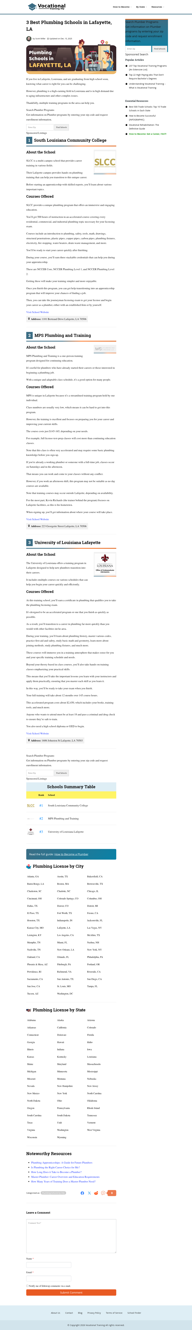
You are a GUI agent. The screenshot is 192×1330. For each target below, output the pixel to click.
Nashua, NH (93, 942)
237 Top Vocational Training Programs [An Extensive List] (148, 67)
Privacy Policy (94, 1312)
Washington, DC (65, 993)
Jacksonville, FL (95, 920)
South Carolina (34, 1115)
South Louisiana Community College (68, 805)
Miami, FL (62, 942)
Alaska (60, 1020)
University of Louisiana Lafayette (66, 831)
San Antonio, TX (65, 979)
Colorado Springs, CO (67, 898)
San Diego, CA (94, 979)
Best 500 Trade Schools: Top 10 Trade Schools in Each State (147, 108)
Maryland (61, 1064)
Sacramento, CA (35, 979)
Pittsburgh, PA (64, 964)
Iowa (89, 1049)
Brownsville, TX (95, 883)
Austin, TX (62, 876)
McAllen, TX (93, 935)
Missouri (31, 1078)
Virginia (31, 1129)
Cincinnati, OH (34, 898)
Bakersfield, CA (95, 876)
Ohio (59, 1100)
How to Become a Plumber (71, 854)
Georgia (31, 1042)
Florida (90, 1034)
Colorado (91, 1027)
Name (30, 1258)
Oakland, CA (33, 956)
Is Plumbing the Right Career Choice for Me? (55, 1167)
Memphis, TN (33, 942)
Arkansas (31, 1027)
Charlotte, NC (63, 891)
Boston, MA (63, 883)
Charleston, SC (34, 891)
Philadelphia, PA (95, 956)
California (61, 1027)
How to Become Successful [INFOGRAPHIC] (142, 117)
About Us (55, 1312)
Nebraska (91, 1078)
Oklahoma (92, 1100)
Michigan (31, 1071)
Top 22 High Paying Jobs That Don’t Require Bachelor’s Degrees (146, 76)
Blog (80, 1312)
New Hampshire (65, 1085)
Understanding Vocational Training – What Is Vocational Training (147, 85)
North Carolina (94, 1093)
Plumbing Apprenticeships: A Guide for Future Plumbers (61, 1162)
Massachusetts (94, 1064)
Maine (30, 1064)
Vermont (91, 1122)
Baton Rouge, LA (35, 883)
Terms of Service (114, 1312)
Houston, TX (33, 920)
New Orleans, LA (65, 949)
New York (62, 1093)
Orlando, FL (63, 956)
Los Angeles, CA (65, 935)
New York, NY (94, 949)
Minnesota (62, 1071)
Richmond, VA (64, 971)
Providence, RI (34, 971)
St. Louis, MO (64, 986)
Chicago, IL (93, 891)
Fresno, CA (92, 913)
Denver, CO (63, 905)
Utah (59, 1122)
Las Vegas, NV (94, 927)
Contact (69, 1312)
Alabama (31, 1020)
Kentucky (61, 1056)
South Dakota (63, 1115)
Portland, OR (93, 964)
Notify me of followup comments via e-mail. (49, 1285)
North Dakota (33, 1100)
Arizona (91, 1020)
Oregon (30, 1108)
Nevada (30, 1085)
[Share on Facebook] (82, 1192)
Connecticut (33, 1034)
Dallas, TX (32, 905)
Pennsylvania (63, 1108)
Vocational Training (95, 1325)
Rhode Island (93, 1108)
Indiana (60, 1049)
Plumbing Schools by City (53, 1193)
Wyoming (61, 1137)
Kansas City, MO (35, 927)
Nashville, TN (34, 949)
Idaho (90, 1042)
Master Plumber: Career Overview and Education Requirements (65, 1177)
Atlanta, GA (33, 876)
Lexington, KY (34, 935)
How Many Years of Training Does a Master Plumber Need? (63, 1181)
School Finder (134, 1312)
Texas (30, 1122)
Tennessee (92, 1115)
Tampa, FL (92, 986)
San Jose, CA (33, 986)
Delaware (61, 1034)
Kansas (30, 1056)
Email (30, 1272)
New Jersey (92, 1085)
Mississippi (92, 1071)
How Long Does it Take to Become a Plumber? (56, 1172)
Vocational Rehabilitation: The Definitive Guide (144, 126)
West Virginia (93, 1129)
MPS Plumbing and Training (63, 818)
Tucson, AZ (32, 993)
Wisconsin (32, 1137)
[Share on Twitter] (89, 1192)
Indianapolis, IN (64, 920)
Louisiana (91, 1056)
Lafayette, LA (63, 927)
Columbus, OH (94, 898)
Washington (62, 1129)
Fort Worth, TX (64, 913)
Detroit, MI (92, 905)
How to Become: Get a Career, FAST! (147, 133)
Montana (61, 1078)
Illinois (30, 1049)
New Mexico (33, 1093)
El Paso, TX (33, 913)
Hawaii (60, 1042)
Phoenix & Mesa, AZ (37, 964)
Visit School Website (37, 312)
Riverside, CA (94, 971)
